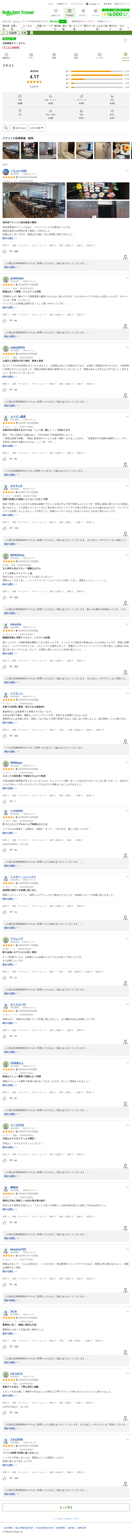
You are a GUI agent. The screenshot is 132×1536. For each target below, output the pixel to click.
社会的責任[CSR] (44, 1527)
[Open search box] (6, 127)
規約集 (71, 1527)
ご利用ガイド (62, 4)
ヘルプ (50, 4)
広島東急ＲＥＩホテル (14, 43)
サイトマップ (77, 4)
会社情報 (8, 1527)
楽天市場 (107, 4)
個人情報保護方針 (24, 1527)
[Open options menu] (127, 171)
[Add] (125, 41)
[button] (11, 150)
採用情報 (60, 1527)
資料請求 (81, 1527)
